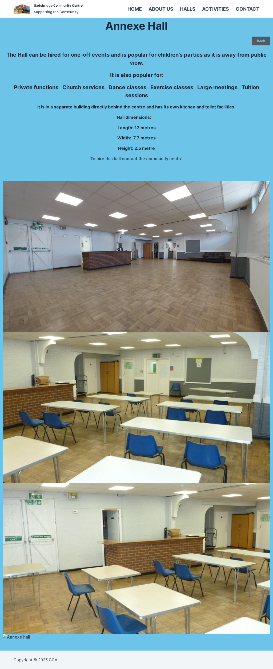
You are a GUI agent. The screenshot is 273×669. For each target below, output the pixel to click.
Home (134, 9)
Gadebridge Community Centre (58, 5)
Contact (247, 9)
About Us (160, 9)
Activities (215, 9)
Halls (187, 9)
